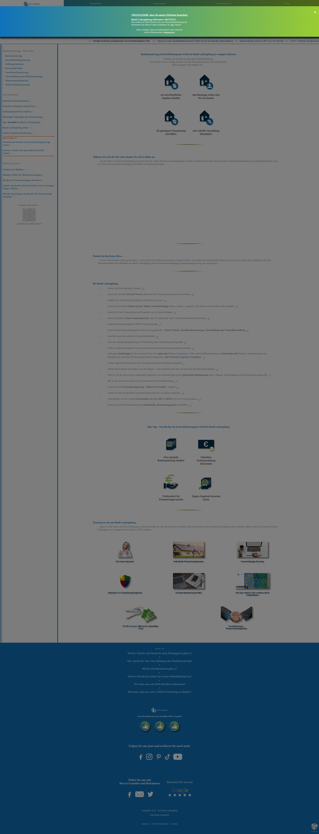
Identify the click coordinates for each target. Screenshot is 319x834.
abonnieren (168, 32)
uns (172, 24)
